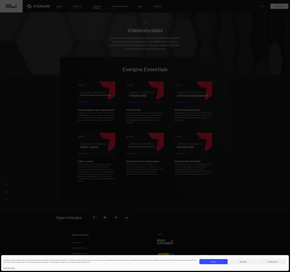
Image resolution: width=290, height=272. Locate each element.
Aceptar (213, 262)
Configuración (272, 262)
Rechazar (242, 262)
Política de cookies (9, 268)
